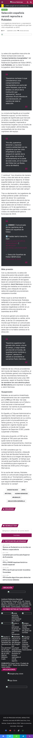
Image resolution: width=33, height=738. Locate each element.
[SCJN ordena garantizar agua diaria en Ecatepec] (27, 615)
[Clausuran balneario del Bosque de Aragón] (16, 649)
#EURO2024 (10, 246)
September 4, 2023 (13, 259)
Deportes (4, 9)
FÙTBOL (8, 493)
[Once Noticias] (16, 2)
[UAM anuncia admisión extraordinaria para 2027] (16, 617)
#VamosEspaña (12, 243)
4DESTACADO (13, 490)
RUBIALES (16, 497)
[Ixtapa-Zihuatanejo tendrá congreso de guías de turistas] (27, 627)
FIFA (23, 490)
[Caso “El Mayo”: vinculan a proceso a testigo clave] (6, 648)
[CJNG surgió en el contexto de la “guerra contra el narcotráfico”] (6, 625)
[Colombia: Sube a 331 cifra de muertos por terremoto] (16, 628)
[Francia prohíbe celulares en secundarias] (6, 615)
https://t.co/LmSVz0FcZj (15, 241)
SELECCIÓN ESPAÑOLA (17, 501)
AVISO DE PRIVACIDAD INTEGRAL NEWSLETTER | (16, 717)
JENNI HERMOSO (22, 493)
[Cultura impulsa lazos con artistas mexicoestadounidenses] (27, 643)
